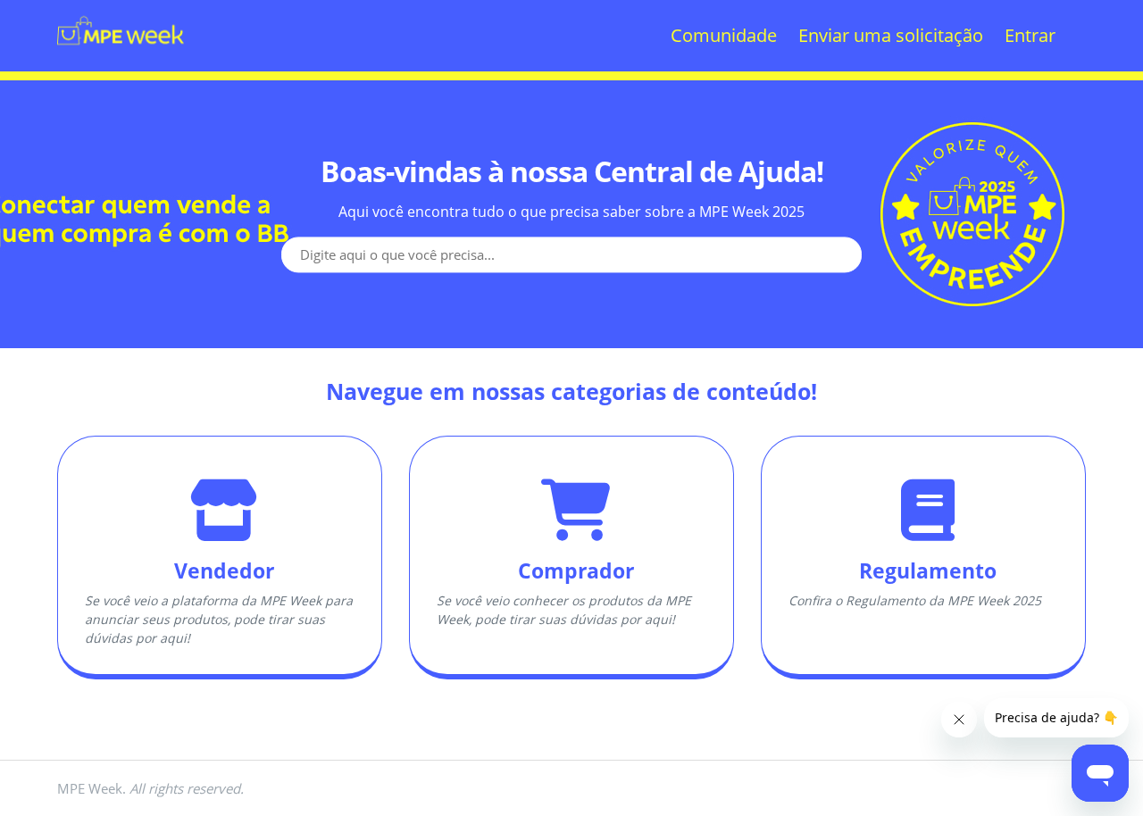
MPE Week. (150, 788)
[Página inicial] (120, 68)
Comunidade (724, 35)
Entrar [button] (1030, 35)
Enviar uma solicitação (890, 35)
